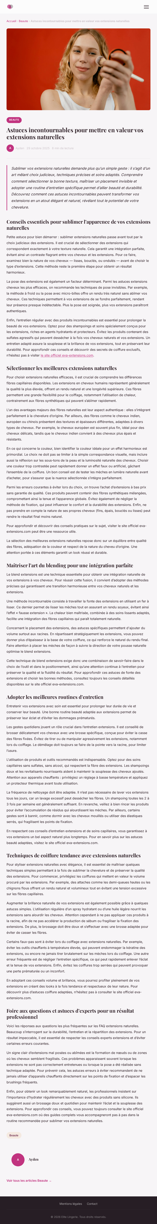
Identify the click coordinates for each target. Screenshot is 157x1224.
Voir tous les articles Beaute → (29, 1181)
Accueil (11, 21)
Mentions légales (70, 1203)
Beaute (23, 21)
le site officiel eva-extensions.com (67, 355)
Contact (92, 1203)
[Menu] (146, 7)
